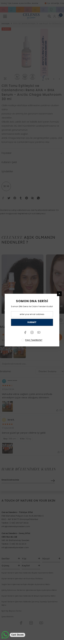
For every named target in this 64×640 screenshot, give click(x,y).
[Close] (59, 293)
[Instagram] (32, 332)
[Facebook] (25, 332)
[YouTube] (38, 332)
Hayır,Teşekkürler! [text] (33, 340)
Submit (32, 322)
